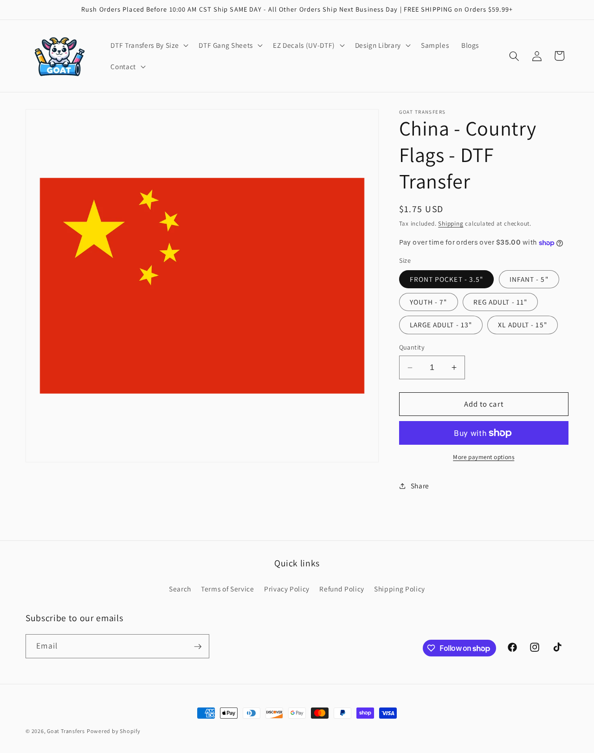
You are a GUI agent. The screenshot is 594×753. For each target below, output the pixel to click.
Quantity (412, 347)
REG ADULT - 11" (500, 301)
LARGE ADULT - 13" (441, 325)
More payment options (483, 457)
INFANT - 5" (529, 279)
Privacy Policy (287, 588)
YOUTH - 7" (428, 301)
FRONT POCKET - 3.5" (447, 279)
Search (180, 588)
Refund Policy (341, 588)
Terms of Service (227, 588)
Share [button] (420, 485)
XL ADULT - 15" (522, 325)
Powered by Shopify (114, 730)
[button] (148, 45)
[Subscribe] (198, 647)
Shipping (450, 224)
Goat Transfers (66, 730)
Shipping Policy (399, 588)
